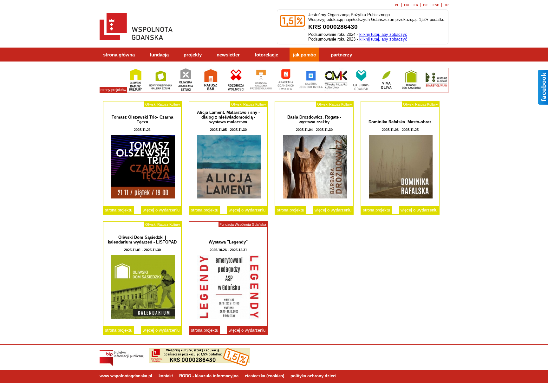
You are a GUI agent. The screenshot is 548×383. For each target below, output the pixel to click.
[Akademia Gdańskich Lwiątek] (286, 90)
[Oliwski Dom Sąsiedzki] (411, 90)
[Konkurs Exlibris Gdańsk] (361, 90)
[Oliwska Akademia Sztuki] (186, 90)
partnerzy (341, 54)
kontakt (166, 375)
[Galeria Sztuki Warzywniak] (161, 90)
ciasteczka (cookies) (264, 375)
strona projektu (118, 210)
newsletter (228, 54)
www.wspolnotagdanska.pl (126, 375)
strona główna (119, 54)
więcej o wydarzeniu (161, 210)
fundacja (159, 54)
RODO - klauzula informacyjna (208, 375)
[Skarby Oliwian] (436, 90)
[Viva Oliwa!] (386, 90)
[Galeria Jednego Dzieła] (311, 90)
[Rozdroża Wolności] (236, 90)
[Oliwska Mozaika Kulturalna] (336, 90)
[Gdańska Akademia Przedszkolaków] (261, 90)
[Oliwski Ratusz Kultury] (135, 90)
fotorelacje (266, 54)
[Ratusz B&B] (211, 90)
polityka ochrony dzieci (313, 375)
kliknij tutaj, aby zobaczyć (383, 34)
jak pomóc (304, 54)
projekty (193, 54)
